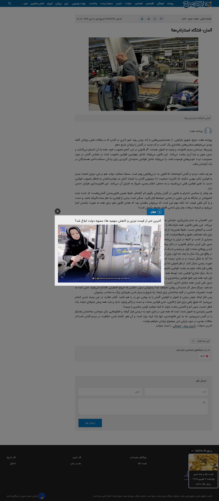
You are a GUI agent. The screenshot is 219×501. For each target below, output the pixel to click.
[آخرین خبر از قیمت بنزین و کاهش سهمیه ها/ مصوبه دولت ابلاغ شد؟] (109, 254)
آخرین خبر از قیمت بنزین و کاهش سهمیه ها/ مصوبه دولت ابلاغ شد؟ (118, 220)
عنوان (153, 212)
